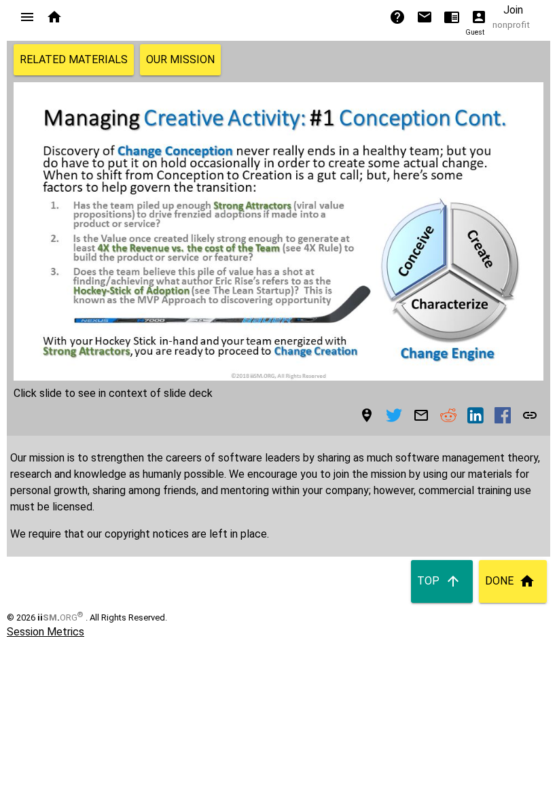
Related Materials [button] (74, 59)
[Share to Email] (421, 415)
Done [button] (499, 580)
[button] (27, 17)
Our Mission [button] (180, 59)
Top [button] (428, 580)
